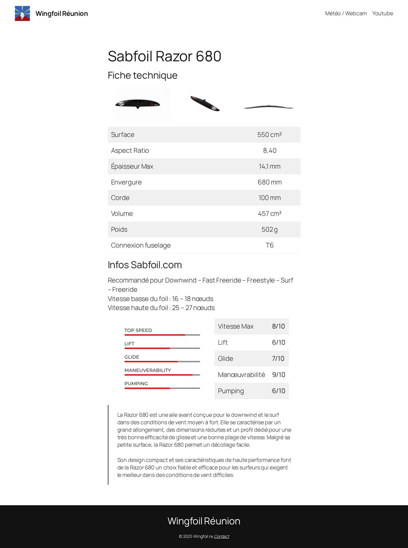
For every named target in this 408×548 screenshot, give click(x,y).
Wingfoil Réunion (62, 13)
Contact (221, 536)
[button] (139, 103)
